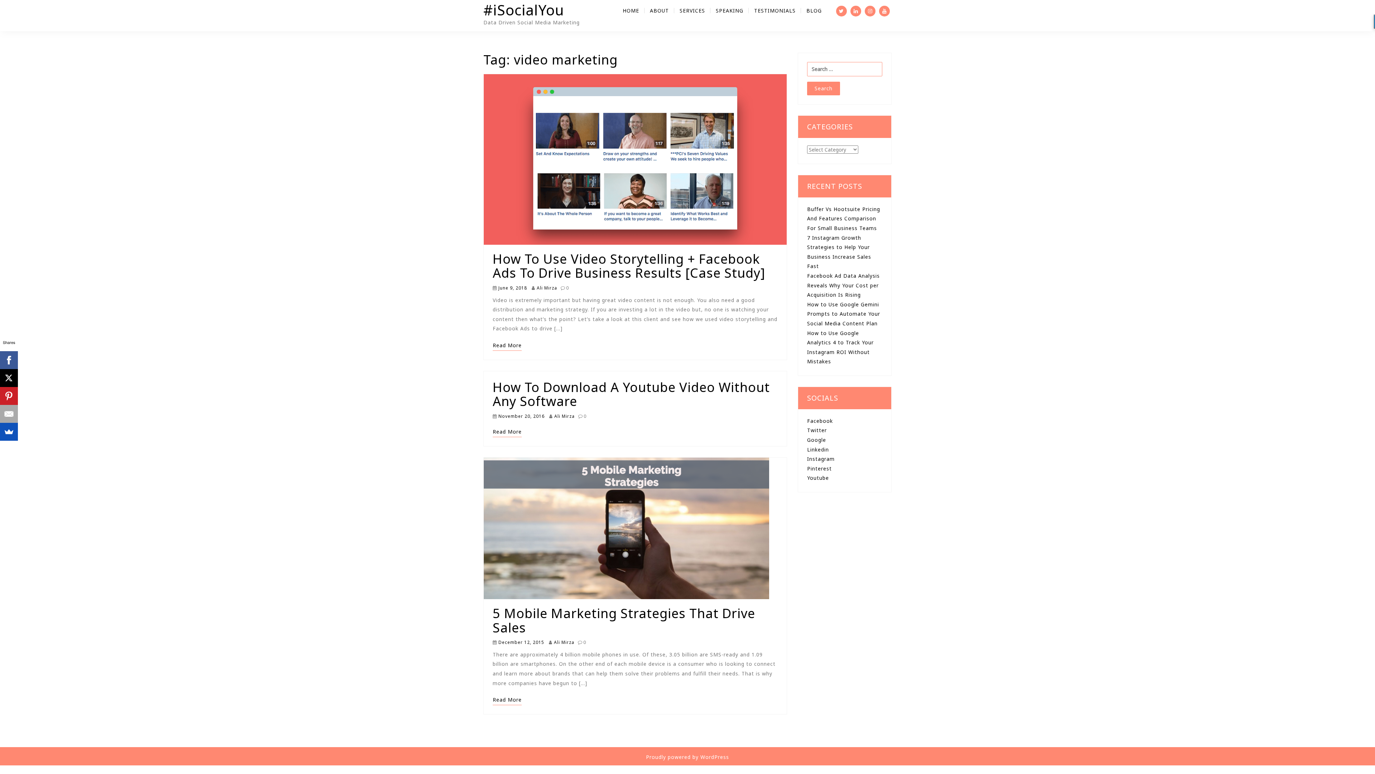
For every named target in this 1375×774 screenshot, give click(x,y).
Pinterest (819, 468)
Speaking (729, 10)
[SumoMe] (9, 432)
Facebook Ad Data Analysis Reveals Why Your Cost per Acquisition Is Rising (843, 285)
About (659, 10)
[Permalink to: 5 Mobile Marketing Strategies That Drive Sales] (626, 531)
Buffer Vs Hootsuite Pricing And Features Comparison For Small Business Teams (843, 218)
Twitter (817, 430)
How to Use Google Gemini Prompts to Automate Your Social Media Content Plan (843, 314)
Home (631, 10)
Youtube (818, 477)
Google (816, 439)
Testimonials (775, 10)
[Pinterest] (9, 396)
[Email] (9, 414)
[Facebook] (9, 360)
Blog (814, 10)
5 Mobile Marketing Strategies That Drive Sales (624, 620)
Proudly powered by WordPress (687, 757)
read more (507, 345)
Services (692, 10)
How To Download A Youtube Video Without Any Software (631, 394)
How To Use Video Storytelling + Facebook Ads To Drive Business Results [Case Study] (629, 266)
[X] (9, 378)
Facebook (820, 420)
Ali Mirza (546, 288)
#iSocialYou (523, 10)
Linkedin (818, 449)
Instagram (821, 458)
